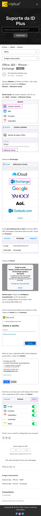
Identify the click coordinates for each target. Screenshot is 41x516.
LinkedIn (9, 438)
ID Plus (4, 47)
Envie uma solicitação (28, 460)
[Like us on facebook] (16, 513)
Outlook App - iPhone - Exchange (14, 484)
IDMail (12, 47)
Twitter (6, 438)
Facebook (3, 438)
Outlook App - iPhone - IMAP (13, 480)
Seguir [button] (20, 68)
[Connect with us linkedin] (22, 513)
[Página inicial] (11, 4)
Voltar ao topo (7, 467)
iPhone (20, 47)
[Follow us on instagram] (19, 513)
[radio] (15, 450)
